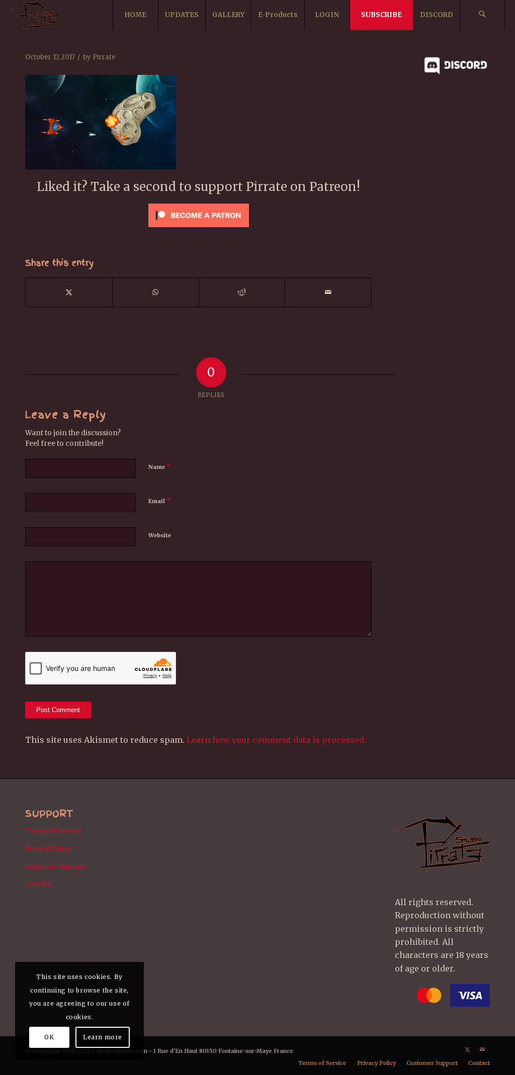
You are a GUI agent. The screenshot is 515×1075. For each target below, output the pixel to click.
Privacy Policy (48, 849)
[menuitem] (135, 15)
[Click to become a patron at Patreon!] (198, 229)
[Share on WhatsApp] (156, 292)
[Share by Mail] (328, 292)
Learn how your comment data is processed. (276, 740)
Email (159, 501)
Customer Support (55, 866)
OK (49, 1037)
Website (159, 535)
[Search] (482, 15)
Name (159, 466)
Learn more (102, 1037)
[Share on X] (69, 292)
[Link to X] (467, 1049)
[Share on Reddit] (242, 292)
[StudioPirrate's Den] (34, 15)
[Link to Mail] (482, 1049)
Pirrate (104, 57)
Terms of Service (53, 831)
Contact (38, 884)
